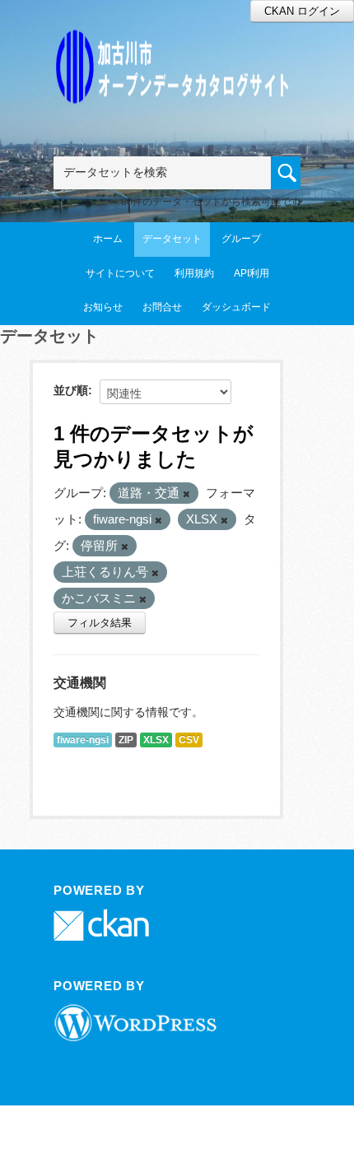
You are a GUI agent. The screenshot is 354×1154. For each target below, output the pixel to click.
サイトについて (120, 273)
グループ (241, 238)
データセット (172, 238)
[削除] (186, 494)
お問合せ (162, 307)
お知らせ (103, 307)
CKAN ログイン (302, 11)
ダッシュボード (236, 307)
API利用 (251, 273)
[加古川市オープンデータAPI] (177, 46)
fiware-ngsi (83, 740)
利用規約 (194, 273)
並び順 (71, 390)
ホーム (108, 238)
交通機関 (80, 683)
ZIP (126, 740)
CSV (189, 740)
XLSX (156, 740)
